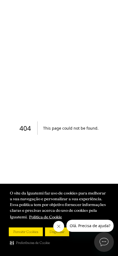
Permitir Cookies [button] (25, 232)
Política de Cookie (45, 217)
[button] (30, 242)
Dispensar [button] (57, 232)
